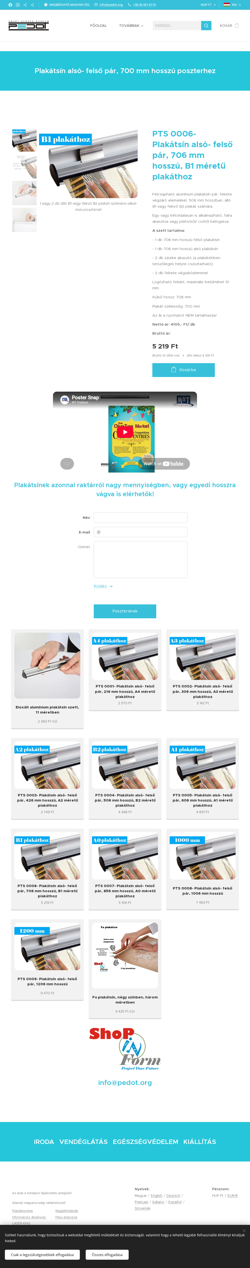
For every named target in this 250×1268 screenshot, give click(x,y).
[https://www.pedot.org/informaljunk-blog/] (25, 5)
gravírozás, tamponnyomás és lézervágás (63, 1223)
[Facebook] (10, 5)
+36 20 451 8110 (144, 4)
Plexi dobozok (66, 1217)
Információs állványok (29, 1217)
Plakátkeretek (22, 1211)
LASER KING (21, 1223)
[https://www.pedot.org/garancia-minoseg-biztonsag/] (32, 5)
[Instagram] (18, 5)
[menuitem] (101, 25)
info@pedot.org (111, 4)
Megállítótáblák (66, 1211)
